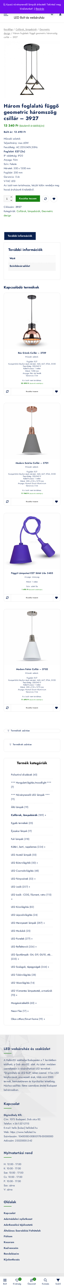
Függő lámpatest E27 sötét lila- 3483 (32, 573)
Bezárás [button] (40, 8)
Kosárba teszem (28, 198)
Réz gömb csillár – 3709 (32, 353)
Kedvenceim (11, 1248)
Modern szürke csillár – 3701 (32, 463)
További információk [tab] (20, 236)
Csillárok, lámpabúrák (26, 29)
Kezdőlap (8, 29)
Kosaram (9, 1242)
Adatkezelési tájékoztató (18, 1225)
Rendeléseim (11, 1253)
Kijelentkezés (12, 1259)
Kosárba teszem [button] (32, 391)
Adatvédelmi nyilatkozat (18, 1219)
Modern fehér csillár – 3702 (32, 669)
